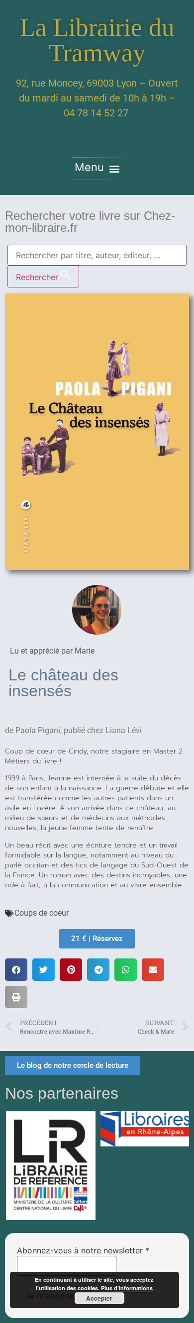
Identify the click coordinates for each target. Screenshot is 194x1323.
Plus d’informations (127, 1288)
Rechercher (38, 277)
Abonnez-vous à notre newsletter (83, 1250)
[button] (97, 169)
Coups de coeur (41, 913)
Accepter (99, 1298)
